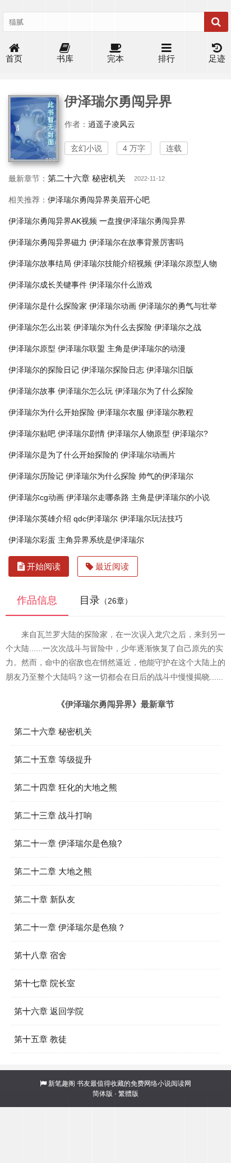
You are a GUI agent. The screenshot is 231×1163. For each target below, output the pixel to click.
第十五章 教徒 (40, 1039)
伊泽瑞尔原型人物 (185, 263)
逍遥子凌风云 (111, 124)
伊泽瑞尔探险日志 (112, 369)
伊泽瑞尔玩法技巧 (151, 518)
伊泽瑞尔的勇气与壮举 (177, 306)
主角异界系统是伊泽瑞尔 (101, 539)
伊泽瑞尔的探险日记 (43, 369)
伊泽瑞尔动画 (112, 306)
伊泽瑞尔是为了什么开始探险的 (63, 454)
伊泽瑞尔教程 (169, 412)
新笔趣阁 (61, 1083)
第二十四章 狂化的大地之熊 (65, 787)
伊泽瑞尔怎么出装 (39, 327)
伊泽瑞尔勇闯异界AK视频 (52, 220)
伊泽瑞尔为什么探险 (101, 476)
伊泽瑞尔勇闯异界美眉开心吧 (99, 199)
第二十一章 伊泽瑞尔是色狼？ (70, 927)
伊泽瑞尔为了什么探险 (154, 391)
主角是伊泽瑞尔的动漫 (146, 348)
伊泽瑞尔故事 (32, 391)
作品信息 (37, 600)
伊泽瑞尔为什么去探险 (112, 327)
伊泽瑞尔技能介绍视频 (112, 263)
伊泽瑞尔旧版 (169, 369)
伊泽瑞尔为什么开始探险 (51, 412)
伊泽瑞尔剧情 (81, 433)
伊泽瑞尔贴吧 (32, 433)
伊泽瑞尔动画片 (148, 454)
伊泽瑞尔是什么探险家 (47, 306)
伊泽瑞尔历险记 (35, 476)
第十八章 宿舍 (40, 955)
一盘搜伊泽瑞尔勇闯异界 (142, 220)
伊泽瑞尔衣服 (120, 412)
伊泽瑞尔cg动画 (36, 497)
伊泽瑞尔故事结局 (39, 263)
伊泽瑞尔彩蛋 (32, 539)
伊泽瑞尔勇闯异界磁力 (47, 242)
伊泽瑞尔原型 (32, 348)
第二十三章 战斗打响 (53, 815)
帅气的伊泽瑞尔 (165, 476)
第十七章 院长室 (44, 983)
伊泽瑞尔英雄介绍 (39, 518)
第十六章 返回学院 (49, 1011)
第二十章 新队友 (44, 899)
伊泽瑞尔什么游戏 (120, 284)
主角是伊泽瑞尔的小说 (170, 497)
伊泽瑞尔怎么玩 (85, 391)
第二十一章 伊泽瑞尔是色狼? (68, 843)
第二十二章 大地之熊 (53, 871)
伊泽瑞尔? (190, 433)
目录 (106, 600)
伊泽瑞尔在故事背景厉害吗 (136, 242)
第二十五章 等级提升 (53, 759)
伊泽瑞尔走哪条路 (97, 497)
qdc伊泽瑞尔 (95, 518)
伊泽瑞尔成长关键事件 (47, 284)
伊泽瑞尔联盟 (81, 348)
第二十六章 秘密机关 (87, 178)
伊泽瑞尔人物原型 (138, 433)
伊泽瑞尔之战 (177, 327)
